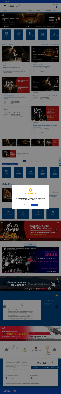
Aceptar (25, 204)
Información (34, 204)
